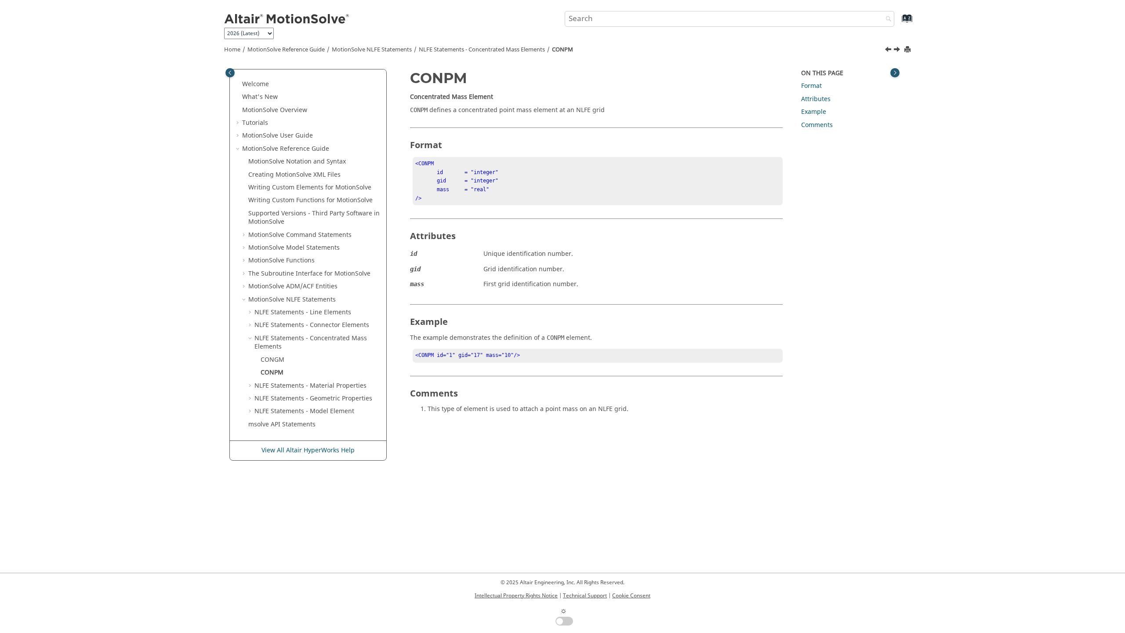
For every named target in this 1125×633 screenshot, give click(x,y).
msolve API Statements (282, 424)
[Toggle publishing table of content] (230, 72)
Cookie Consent (631, 596)
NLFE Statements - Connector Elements (311, 325)
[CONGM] (889, 50)
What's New (260, 97)
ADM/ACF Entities (293, 286)
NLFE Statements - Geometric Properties (313, 398)
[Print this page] (908, 50)
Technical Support (585, 596)
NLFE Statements (372, 50)
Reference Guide (286, 50)
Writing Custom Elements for (309, 187)
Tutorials (255, 122)
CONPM (562, 50)
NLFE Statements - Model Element (304, 411)
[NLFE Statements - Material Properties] (897, 50)
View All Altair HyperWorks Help (308, 450)
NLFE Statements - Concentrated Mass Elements (482, 50)
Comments (817, 125)
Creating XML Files (294, 174)
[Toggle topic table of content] (895, 72)
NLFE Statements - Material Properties (310, 385)
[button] (238, 84)
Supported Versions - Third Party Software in (314, 218)
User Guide (277, 135)
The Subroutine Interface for (309, 273)
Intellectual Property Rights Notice (516, 596)
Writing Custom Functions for (310, 200)
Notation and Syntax (297, 161)
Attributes (816, 99)
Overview (274, 110)
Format (811, 86)
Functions (281, 260)
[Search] (886, 19)
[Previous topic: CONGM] (889, 50)
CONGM (272, 359)
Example (813, 111)
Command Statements (300, 235)
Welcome (255, 84)
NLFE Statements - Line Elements (302, 312)
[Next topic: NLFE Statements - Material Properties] (897, 50)
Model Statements (294, 247)
